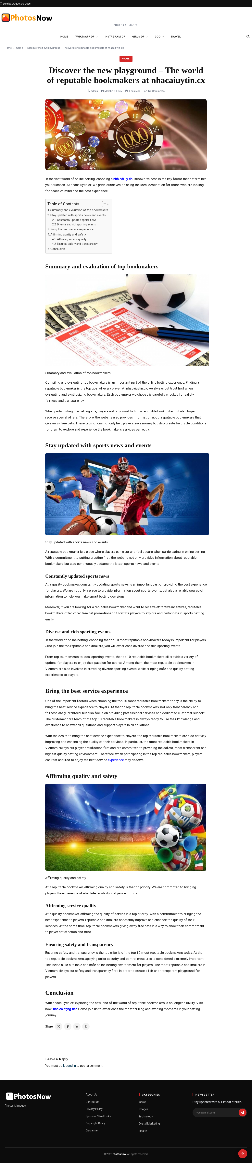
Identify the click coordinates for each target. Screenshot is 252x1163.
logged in (69, 1066)
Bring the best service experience (72, 229)
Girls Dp (138, 36)
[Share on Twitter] (58, 1026)
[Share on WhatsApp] (86, 1026)
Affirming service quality (71, 239)
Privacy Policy (94, 1109)
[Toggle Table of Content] (103, 204)
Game (19, 47)
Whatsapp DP (84, 36)
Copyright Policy (96, 1123)
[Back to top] (242, 1153)
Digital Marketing (149, 1123)
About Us (91, 1094)
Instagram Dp (115, 36)
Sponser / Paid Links (98, 1116)
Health (143, 1130)
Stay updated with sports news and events (78, 215)
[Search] (248, 36)
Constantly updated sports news (76, 219)
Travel (176, 36)
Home (64, 36)
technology (146, 1116)
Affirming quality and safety (68, 234)
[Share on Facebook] (67, 1026)
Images (143, 1109)
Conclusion (57, 249)
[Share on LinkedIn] (77, 1026)
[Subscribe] (242, 1112)
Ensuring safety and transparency (77, 243)
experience (116, 760)
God (158, 36)
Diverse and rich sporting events (76, 224)
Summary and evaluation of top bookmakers (79, 210)
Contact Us (92, 1101)
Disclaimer (92, 1130)
